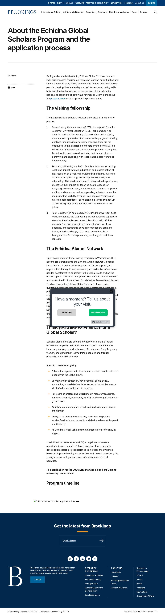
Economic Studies (93, 579)
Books (139, 583)
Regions (143, 12)
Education (90, 12)
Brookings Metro (92, 595)
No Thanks (67, 312)
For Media (129, 3)
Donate (151, 3)
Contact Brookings (119, 588)
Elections (102, 12)
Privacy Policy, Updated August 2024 (23, 611)
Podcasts (141, 588)
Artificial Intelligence (73, 12)
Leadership (116, 572)
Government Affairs (145, 596)
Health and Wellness (119, 12)
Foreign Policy (91, 583)
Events (60, 3)
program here (57, 98)
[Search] (155, 12)
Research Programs (75, 3)
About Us (139, 3)
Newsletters (116, 3)
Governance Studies (94, 575)
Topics (134, 12)
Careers (114, 576)
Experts (51, 3)
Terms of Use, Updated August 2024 (54, 611)
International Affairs (50, 12)
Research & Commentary (97, 3)
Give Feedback (98, 312)
